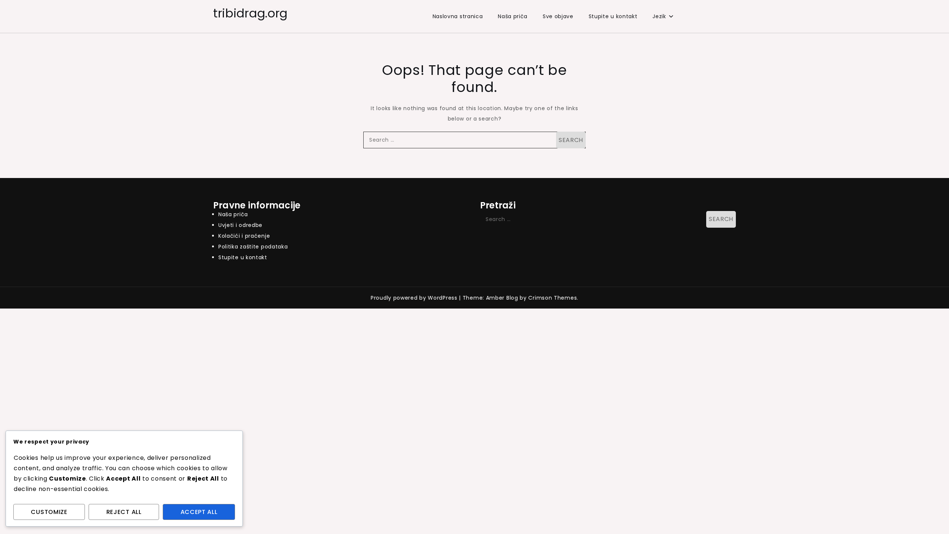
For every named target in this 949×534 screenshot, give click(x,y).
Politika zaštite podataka (253, 246)
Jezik (659, 16)
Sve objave (558, 16)
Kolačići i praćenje (244, 236)
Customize (49, 512)
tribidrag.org (250, 13)
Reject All (124, 512)
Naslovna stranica (458, 16)
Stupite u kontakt (613, 16)
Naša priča (513, 16)
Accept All (199, 512)
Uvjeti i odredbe (240, 225)
